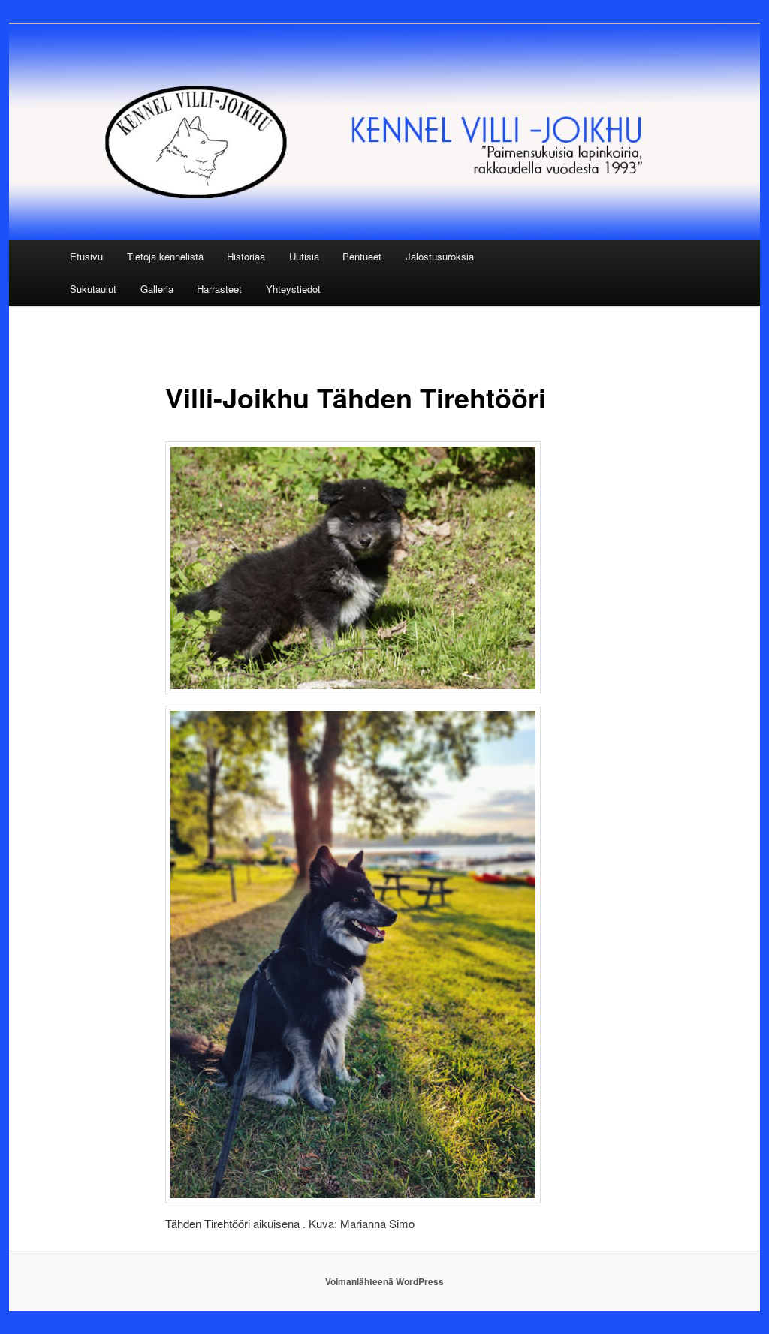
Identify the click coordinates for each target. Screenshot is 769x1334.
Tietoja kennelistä (165, 256)
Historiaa (246, 256)
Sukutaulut (93, 289)
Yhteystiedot (293, 289)
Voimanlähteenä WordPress (384, 1281)
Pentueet (361, 256)
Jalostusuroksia (440, 256)
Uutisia (304, 256)
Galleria (156, 289)
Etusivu (86, 256)
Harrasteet (219, 289)
